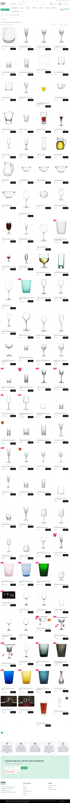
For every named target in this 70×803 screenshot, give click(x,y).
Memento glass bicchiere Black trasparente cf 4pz (60, 662)
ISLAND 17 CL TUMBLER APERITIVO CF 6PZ (61, 272)
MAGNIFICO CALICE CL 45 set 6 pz (43, 335)
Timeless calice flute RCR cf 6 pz (60, 552)
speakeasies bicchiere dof (24, 555)
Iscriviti (24, 767)
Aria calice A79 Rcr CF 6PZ (24, 609)
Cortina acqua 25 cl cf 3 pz (7, 97)
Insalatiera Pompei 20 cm (7, 205)
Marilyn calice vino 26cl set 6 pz (60, 440)
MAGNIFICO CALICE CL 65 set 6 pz (25, 335)
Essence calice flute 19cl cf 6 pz (60, 711)
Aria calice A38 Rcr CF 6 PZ (42, 609)
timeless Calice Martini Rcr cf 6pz (43, 628)
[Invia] (43, 4)
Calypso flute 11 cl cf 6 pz (7, 154)
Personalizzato (15, 7)
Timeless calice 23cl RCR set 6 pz (60, 387)
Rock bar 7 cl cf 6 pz (23, 129)
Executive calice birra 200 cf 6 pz (60, 205)
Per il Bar (47, 7)
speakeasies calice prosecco (7, 555)
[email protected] (7, 790)
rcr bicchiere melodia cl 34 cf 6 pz (61, 413)
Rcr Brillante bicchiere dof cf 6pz (8, 72)
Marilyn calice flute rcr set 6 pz (8, 466)
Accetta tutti (62, 801)
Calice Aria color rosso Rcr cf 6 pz (8, 709)
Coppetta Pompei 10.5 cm (24, 180)
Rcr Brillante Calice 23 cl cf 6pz (60, 46)
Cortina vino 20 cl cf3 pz (59, 72)
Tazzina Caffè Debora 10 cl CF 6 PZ (61, 97)
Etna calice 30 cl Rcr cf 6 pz (42, 466)
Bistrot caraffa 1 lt (5, 180)
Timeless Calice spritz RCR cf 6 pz (8, 602)
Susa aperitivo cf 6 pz (41, 129)
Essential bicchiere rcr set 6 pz (60, 498)
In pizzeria (41, 7)
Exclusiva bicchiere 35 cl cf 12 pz (43, 69)
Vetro (23, 11)
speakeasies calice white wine (60, 527)
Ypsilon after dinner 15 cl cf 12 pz (8, 129)
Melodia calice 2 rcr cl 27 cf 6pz (25, 97)
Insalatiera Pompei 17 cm (59, 180)
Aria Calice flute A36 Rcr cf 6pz (25, 661)
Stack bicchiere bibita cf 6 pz (42, 723)
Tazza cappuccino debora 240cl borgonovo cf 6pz (43, 104)
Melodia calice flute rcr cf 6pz (25, 239)
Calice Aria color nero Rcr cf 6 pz (25, 709)
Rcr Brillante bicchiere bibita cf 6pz (26, 72)
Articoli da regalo (15, 11)
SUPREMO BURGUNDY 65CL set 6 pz (60, 297)
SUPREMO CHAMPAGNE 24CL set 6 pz (8, 331)
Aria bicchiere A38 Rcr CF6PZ (59, 609)
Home (3, 14)
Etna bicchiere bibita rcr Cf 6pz (43, 492)
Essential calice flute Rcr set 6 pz (8, 413)
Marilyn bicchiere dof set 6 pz (25, 440)
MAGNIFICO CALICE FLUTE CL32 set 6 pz (61, 335)
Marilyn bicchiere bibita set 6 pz (43, 440)
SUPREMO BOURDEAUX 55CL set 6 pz (43, 297)
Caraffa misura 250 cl (41, 154)
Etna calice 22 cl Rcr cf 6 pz (59, 466)
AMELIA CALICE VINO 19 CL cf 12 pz (43, 272)
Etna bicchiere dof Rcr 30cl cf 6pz (25, 492)
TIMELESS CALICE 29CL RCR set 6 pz (43, 387)
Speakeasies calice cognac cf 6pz (61, 584)
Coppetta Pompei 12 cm (41, 180)
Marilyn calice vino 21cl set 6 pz (25, 524)
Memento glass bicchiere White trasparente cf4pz (60, 240)
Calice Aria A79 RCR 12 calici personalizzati (7, 636)
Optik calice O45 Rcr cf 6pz (24, 213)
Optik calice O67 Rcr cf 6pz (42, 247)
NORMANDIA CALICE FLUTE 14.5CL (25, 266)
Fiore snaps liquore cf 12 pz (59, 129)
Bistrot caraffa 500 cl (58, 154)
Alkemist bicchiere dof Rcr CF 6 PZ (8, 524)
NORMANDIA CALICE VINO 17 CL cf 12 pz (9, 266)
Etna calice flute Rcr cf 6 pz (7, 492)
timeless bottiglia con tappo (60, 688)
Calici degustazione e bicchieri (6, 45)
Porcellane (34, 7)
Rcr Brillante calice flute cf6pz (25, 46)
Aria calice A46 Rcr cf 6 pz (24, 635)
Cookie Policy (27, 801)
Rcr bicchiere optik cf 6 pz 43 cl (8, 46)
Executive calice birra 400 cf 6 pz (8, 239)
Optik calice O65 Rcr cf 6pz (7, 305)
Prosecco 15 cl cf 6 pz (23, 154)
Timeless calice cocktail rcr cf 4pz (8, 663)
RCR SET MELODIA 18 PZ (23, 466)
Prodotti (6, 14)
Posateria (27, 7)
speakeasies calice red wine (42, 527)
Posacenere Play (40, 205)
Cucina (21, 7)
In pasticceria (53, 7)
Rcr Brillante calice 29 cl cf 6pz (43, 46)
